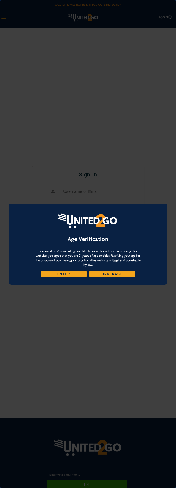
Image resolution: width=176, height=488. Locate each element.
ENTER (63, 274)
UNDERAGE (112, 274)
